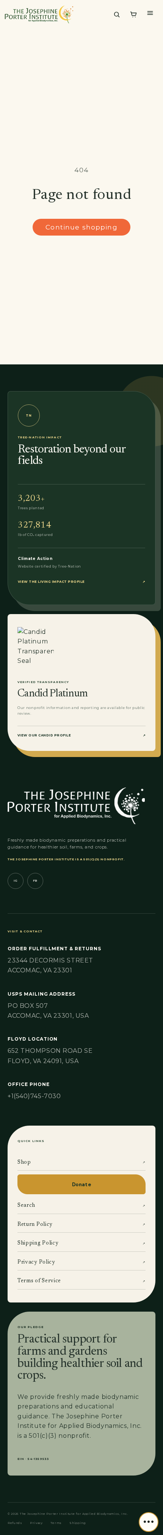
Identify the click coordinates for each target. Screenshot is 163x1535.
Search (81, 1205)
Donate (81, 1184)
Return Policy (81, 1224)
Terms (56, 1523)
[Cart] (133, 14)
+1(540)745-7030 (34, 1096)
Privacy (36, 1523)
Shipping (77, 1523)
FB (35, 880)
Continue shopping (81, 227)
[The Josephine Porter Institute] (55, 14)
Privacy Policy (81, 1262)
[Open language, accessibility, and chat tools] (148, 1522)
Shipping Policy (81, 1243)
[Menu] (150, 13)
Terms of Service (81, 1281)
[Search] (116, 14)
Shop (81, 1162)
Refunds (15, 1523)
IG (15, 880)
